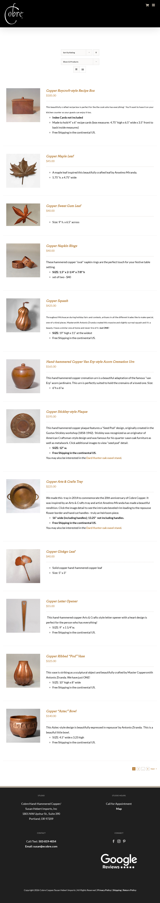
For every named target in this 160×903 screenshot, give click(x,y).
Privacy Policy (104, 890)
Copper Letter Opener (61, 601)
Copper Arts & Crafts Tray (64, 481)
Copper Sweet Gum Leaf (63, 206)
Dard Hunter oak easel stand (103, 458)
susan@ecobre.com (45, 846)
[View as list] (83, 69)
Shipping (117, 890)
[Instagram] (118, 841)
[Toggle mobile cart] (147, 5)
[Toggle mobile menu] (153, 5)
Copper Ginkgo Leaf (60, 551)
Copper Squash (57, 301)
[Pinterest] (124, 841)
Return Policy (129, 890)
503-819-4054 (47, 841)
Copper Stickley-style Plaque (66, 411)
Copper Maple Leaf (60, 156)
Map (119, 808)
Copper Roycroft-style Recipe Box (70, 90)
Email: (29, 846)
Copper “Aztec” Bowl (61, 711)
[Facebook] (113, 841)
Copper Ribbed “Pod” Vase (65, 656)
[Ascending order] (96, 52)
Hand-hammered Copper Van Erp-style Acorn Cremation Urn (90, 362)
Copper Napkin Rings (61, 246)
